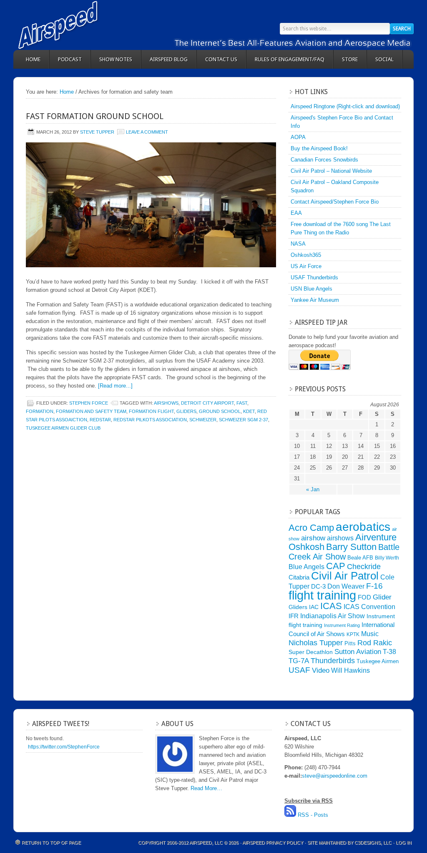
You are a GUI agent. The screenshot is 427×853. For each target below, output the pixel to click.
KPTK (353, 634)
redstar (100, 419)
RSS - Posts (313, 815)
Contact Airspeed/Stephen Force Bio (335, 202)
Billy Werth (387, 558)
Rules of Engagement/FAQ (289, 59)
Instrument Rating (342, 625)
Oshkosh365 (306, 255)
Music (370, 633)
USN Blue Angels (311, 289)
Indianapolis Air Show (332, 615)
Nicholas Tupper (316, 642)
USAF (299, 669)
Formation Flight (151, 411)
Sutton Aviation (357, 652)
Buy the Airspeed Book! (319, 148)
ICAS (331, 606)
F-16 (374, 586)
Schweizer (202, 419)
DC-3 (318, 586)
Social (384, 59)
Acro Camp (311, 527)
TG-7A (299, 661)
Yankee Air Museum (315, 300)
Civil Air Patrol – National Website (331, 171)
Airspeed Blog (169, 59)
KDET (249, 411)
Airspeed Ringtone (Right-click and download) (345, 106)
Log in (404, 842)
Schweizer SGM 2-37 (243, 419)
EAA (296, 213)
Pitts (350, 643)
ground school (220, 411)
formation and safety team (91, 411)
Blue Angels (306, 566)
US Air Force (306, 266)
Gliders (186, 411)
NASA (298, 244)
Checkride (364, 566)
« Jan (312, 489)
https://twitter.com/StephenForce (64, 747)
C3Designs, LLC (373, 842)
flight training (322, 595)
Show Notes (115, 59)
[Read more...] (115, 386)
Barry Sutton (351, 547)
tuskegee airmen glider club (63, 427)
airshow (313, 538)
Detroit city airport (207, 402)
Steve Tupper (97, 131)
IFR (294, 616)
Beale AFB (360, 558)
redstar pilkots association (150, 419)
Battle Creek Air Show (344, 551)
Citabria (299, 577)
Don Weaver (345, 586)
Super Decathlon (311, 652)
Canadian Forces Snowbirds (324, 160)
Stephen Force (88, 402)
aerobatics (363, 526)
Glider (382, 597)
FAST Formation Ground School (94, 116)
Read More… (206, 788)
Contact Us (221, 59)
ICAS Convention (369, 606)
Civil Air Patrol (345, 576)
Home (33, 59)
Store (350, 59)
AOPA (298, 137)
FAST (241, 402)
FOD (364, 597)
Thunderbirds (333, 661)
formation (39, 411)
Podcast (70, 59)
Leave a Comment (147, 131)
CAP (335, 566)
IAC (314, 607)
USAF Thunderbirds (314, 277)
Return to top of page (51, 842)
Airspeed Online (88, 25)
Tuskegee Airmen (378, 661)
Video (320, 670)
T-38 (389, 651)
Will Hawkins (350, 670)
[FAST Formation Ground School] (151, 204)
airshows (166, 402)
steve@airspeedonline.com (334, 776)
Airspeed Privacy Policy (272, 842)
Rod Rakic (374, 642)
